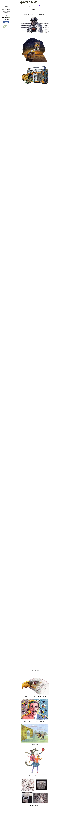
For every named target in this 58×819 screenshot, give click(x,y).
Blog (6, 7)
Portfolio (6, 6)
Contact (5, 15)
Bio (5, 13)
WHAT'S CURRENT (6, 9)
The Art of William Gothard (6, 12)
